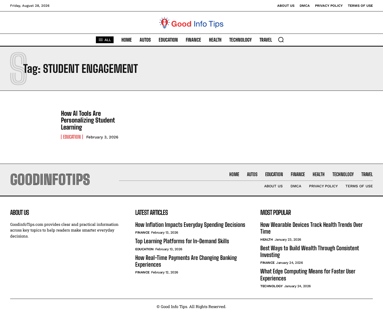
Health (266, 239)
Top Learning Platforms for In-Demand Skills (182, 241)
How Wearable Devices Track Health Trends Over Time (311, 228)
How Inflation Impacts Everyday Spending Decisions (190, 224)
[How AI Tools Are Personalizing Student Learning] (33, 124)
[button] (281, 39)
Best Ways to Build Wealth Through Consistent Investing (309, 251)
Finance (142, 232)
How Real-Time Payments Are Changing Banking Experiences (186, 261)
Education (72, 136)
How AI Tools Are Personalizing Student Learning (88, 120)
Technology (271, 286)
